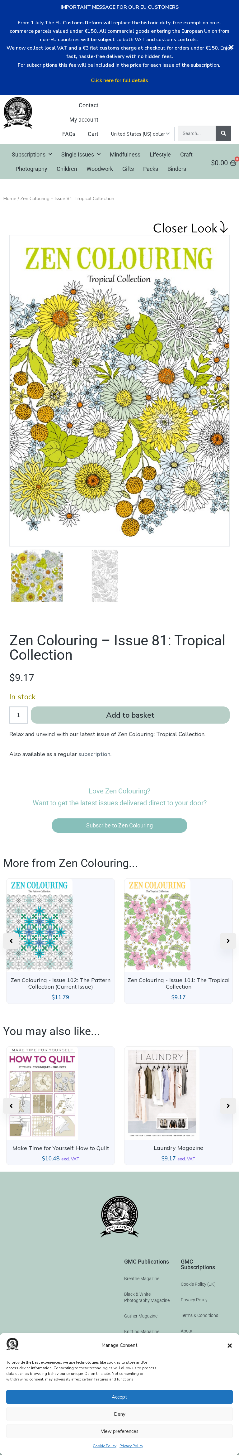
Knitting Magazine (141, 1331)
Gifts (128, 169)
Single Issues (77, 154)
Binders (176, 169)
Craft (186, 154)
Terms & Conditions (199, 1315)
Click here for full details (119, 80)
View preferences (119, 1431)
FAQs (68, 134)
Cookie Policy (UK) (198, 1284)
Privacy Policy (131, 1445)
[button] (230, 1345)
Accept (119, 1397)
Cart (93, 134)
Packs (150, 169)
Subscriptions (28, 154)
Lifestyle (160, 154)
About (187, 1330)
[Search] (223, 133)
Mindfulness (125, 154)
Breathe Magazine (141, 1278)
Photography (31, 169)
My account (83, 119)
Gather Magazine (140, 1315)
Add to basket (130, 715)
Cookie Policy (104, 1445)
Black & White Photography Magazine (147, 1297)
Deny (119, 1414)
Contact (88, 105)
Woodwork (100, 169)
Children (67, 169)
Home (9, 198)
